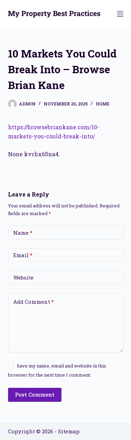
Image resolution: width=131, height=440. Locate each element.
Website (23, 277)
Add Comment (33, 301)
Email (22, 255)
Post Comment (34, 394)
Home (102, 103)
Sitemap (69, 431)
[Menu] (120, 14)
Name (22, 232)
